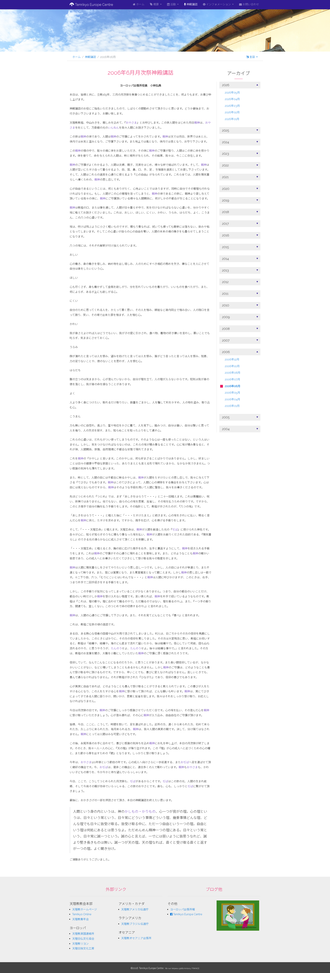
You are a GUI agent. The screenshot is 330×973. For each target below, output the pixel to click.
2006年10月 (232, 366)
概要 (156, 4)
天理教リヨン (80, 943)
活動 (173, 4)
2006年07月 (232, 379)
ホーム (139, 4)
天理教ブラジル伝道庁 (135, 924)
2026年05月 (232, 92)
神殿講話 (191, 4)
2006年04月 (232, 399)
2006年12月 (232, 359)
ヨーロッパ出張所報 (182, 909)
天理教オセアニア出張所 (136, 938)
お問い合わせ (250, 4)
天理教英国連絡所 (83, 933)
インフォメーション (218, 4)
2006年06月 (232, 386)
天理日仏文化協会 (83, 938)
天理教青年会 (80, 919)
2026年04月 (232, 99)
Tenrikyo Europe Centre (93, 5)
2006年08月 (232, 373)
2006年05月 (232, 392)
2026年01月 (232, 119)
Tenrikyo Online (81, 914)
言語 (252, 57)
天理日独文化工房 (83, 948)
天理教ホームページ (84, 909)
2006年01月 (232, 406)
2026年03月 (232, 105)
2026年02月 (232, 112)
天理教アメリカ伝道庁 (134, 909)
